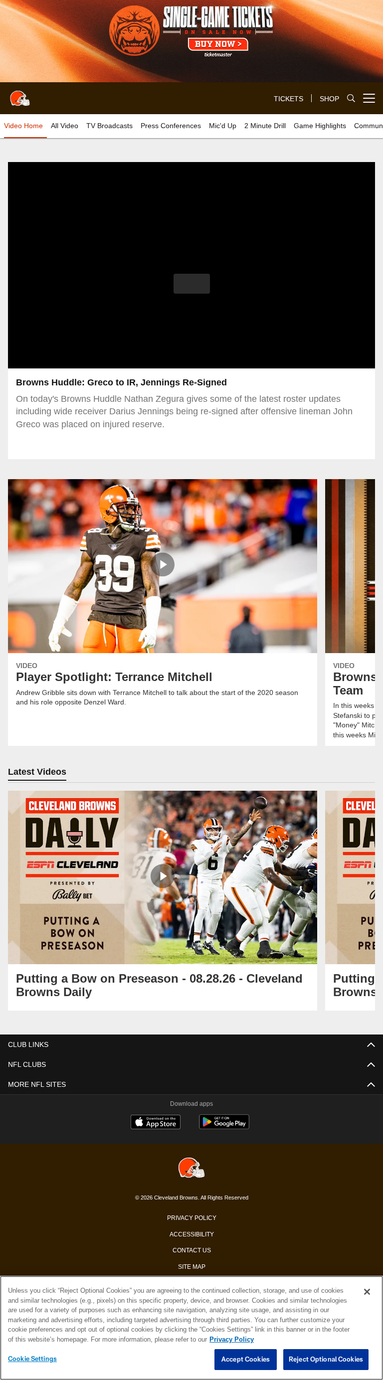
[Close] (367, 1292)
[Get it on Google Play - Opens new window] (224, 1127)
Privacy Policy (191, 1216)
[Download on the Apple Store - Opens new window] (155, 1123)
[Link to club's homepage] (20, 94)
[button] (191, 284)
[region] (191, 1328)
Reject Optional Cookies (326, 1360)
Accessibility (191, 1233)
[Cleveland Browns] (191, 1168)
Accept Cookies (245, 1360)
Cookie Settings (32, 1359)
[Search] (351, 98)
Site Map (192, 1265)
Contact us (191, 1249)
